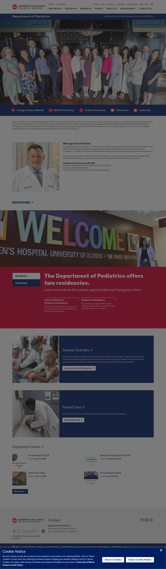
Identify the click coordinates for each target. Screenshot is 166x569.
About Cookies (113, 559)
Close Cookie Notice (140, 559)
